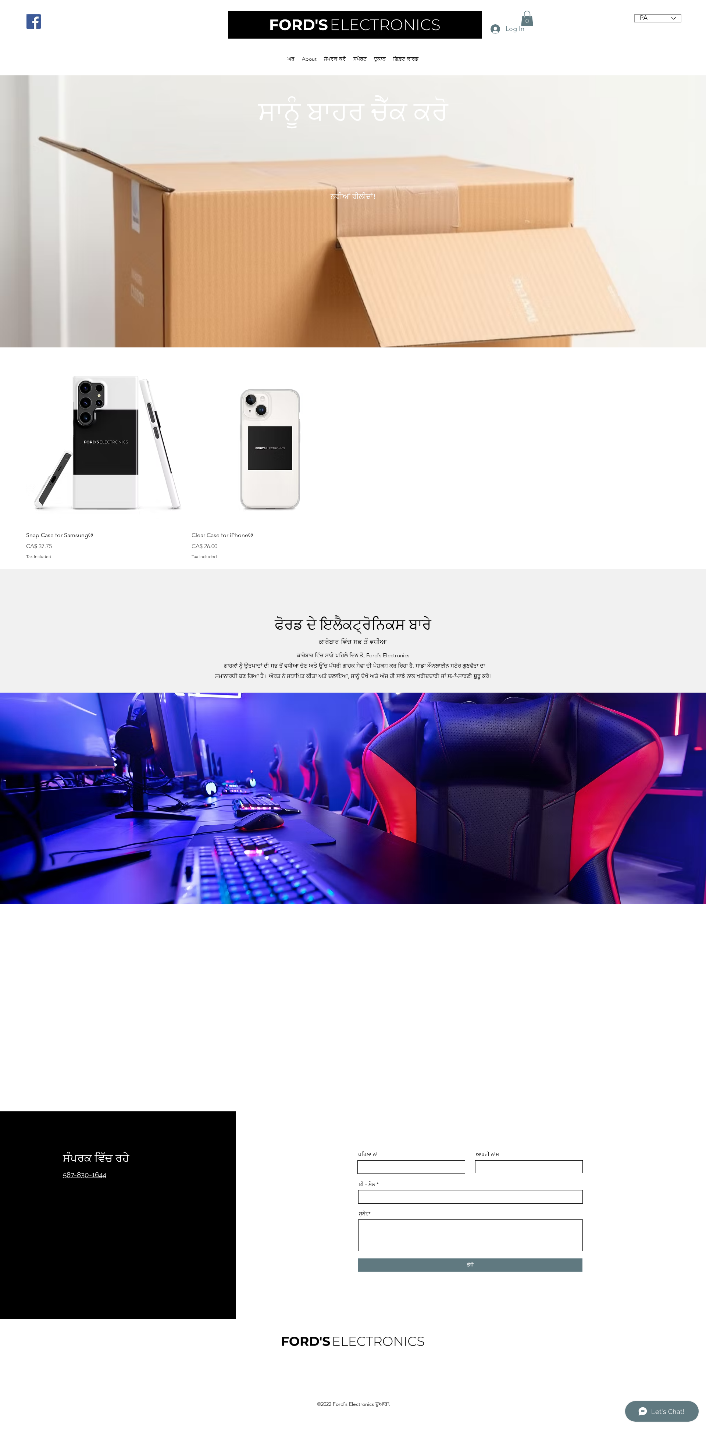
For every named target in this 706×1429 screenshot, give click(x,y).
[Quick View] (105, 446)
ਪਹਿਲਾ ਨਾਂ (368, 1154)
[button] (527, 18)
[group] (353, 463)
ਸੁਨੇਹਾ (364, 1213)
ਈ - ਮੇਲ (367, 1184)
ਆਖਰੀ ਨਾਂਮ (487, 1154)
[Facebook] (33, 21)
